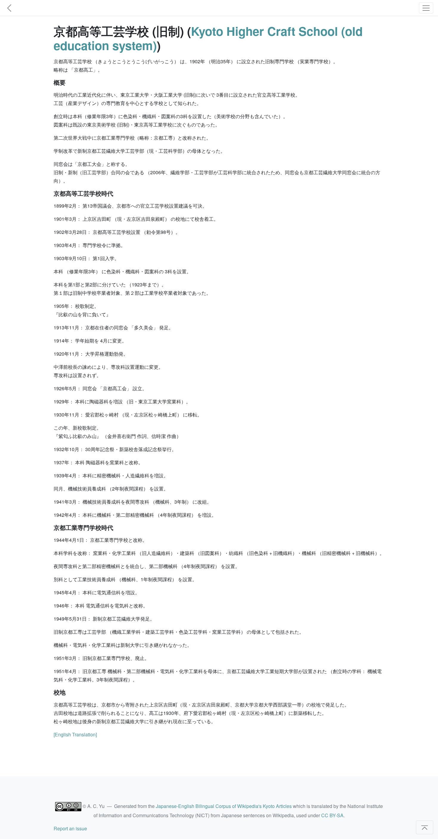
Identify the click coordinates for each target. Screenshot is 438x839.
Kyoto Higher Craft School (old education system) (208, 38)
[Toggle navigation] (426, 7)
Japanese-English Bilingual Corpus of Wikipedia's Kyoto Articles (224, 806)
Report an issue (70, 828)
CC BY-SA (332, 815)
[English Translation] (75, 734)
